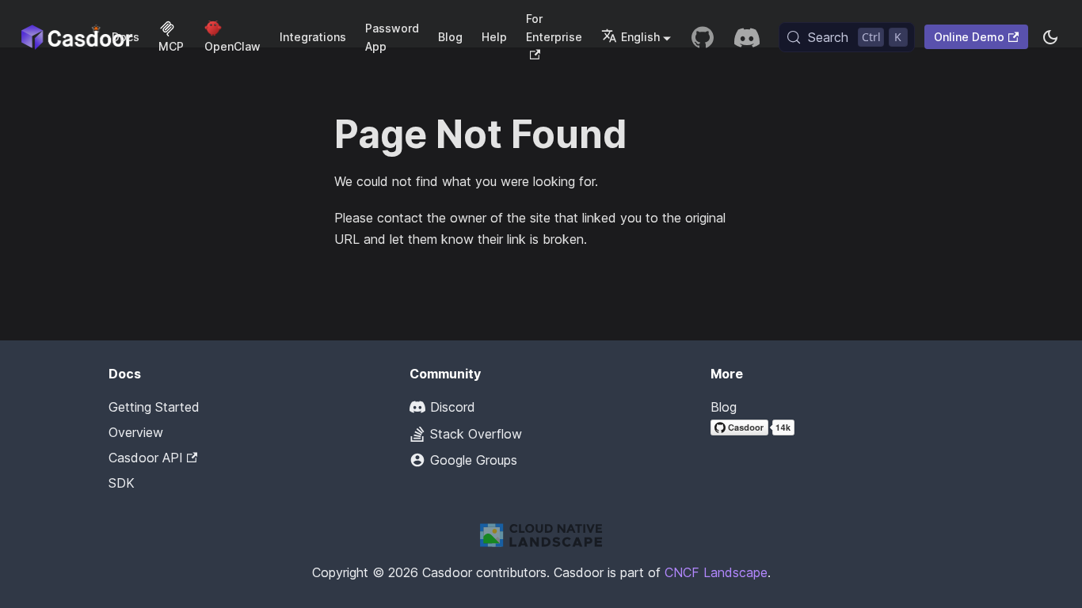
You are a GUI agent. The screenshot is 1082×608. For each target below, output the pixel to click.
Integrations (313, 37)
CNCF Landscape (716, 572)
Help (494, 37)
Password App (392, 37)
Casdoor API (146, 458)
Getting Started (154, 407)
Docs (125, 37)
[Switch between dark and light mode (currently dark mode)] (1050, 37)
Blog (450, 37)
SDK (122, 483)
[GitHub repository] (702, 37)
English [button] (640, 37)
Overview (136, 432)
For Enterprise (554, 28)
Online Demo (969, 37)
